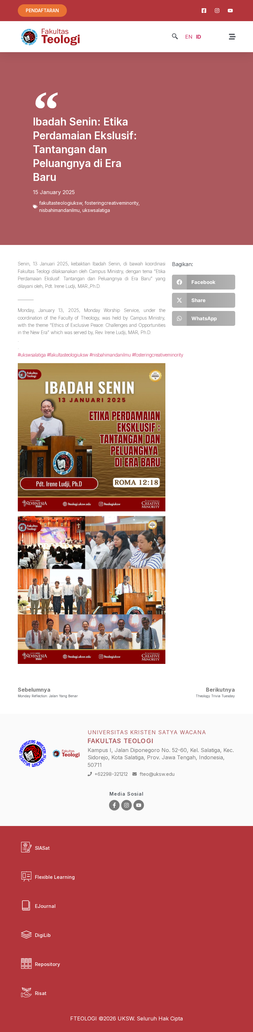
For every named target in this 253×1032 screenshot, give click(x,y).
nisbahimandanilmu (59, 210)
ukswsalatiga (96, 210)
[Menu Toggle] (232, 36)
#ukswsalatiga (32, 355)
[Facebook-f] (114, 805)
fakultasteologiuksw (60, 203)
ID (198, 36)
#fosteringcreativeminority (157, 355)
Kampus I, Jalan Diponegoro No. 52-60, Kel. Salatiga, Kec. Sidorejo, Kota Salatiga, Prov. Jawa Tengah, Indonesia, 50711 (161, 757)
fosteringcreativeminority (111, 203)
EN (188, 36)
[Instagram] (126, 805)
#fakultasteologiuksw (67, 355)
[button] (175, 36)
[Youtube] (138, 805)
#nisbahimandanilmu (110, 355)
